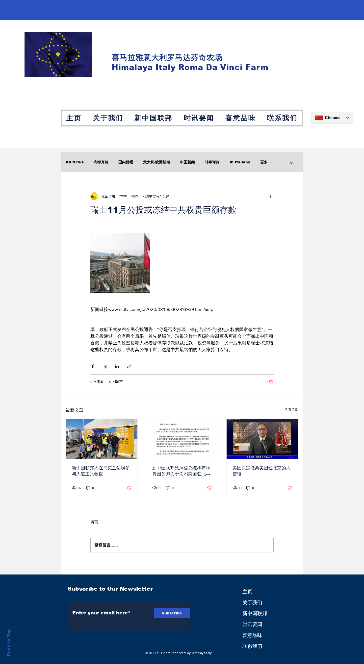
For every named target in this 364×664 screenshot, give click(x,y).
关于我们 (252, 602)
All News (75, 162)
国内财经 (125, 162)
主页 (247, 591)
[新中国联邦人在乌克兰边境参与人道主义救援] (101, 439)
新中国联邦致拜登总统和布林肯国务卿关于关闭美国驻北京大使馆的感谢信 (181, 471)
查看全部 (291, 409)
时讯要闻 (252, 624)
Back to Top (8, 642)
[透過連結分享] (129, 366)
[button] (292, 162)
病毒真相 (101, 162)
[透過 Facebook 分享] (92, 366)
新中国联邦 (254, 613)
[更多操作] (271, 196)
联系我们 (252, 646)
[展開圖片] (120, 263)
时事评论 (212, 162)
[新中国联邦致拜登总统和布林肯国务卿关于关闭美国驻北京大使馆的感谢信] (182, 439)
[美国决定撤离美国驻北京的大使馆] (262, 439)
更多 (264, 162)
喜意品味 (252, 635)
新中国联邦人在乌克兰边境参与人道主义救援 (101, 470)
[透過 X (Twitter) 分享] (105, 366)
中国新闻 (187, 162)
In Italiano (240, 162)
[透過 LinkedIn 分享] (117, 366)
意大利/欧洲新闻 (156, 162)
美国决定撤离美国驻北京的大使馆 (261, 470)
